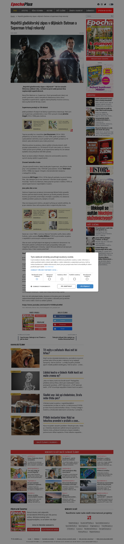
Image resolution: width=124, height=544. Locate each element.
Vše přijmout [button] (85, 286)
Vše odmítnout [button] (66, 286)
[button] (62, 270)
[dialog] (62, 272)
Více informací (49, 267)
